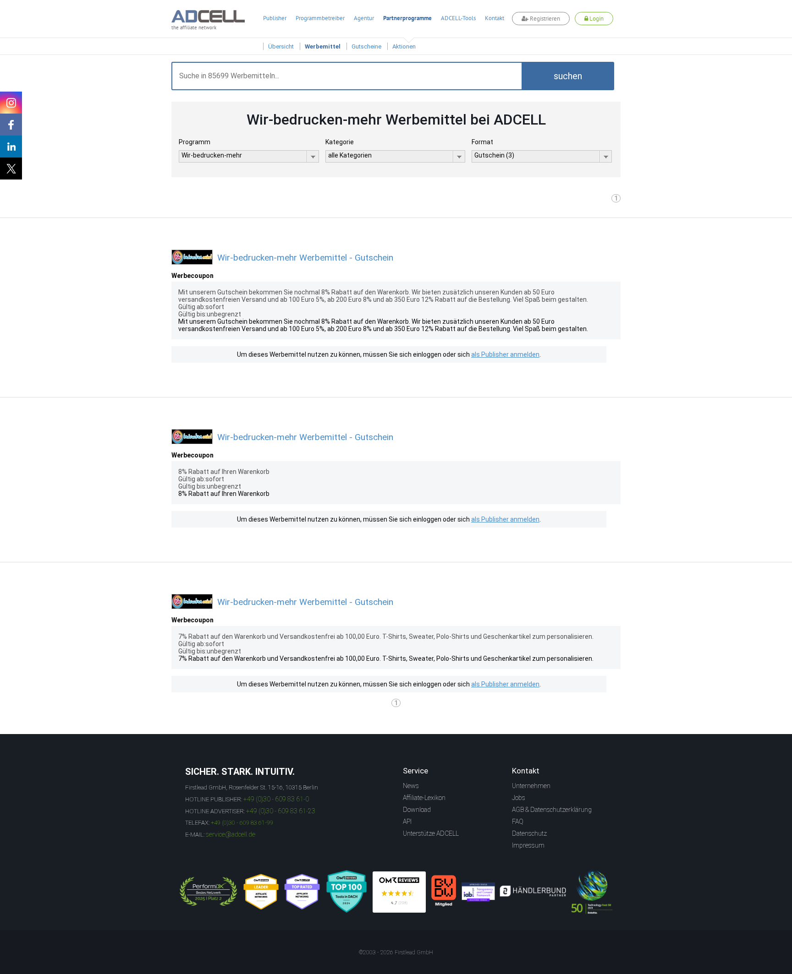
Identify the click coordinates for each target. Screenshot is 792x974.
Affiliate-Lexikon (424, 797)
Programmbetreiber (320, 18)
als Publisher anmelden (505, 354)
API (407, 821)
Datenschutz (529, 833)
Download (417, 809)
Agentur (364, 18)
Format (482, 142)
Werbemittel (323, 46)
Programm (194, 142)
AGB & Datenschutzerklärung (552, 809)
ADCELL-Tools (458, 18)
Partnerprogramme (407, 18)
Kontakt (494, 18)
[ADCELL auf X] (11, 169)
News (411, 785)
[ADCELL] (399, 892)
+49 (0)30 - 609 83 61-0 (276, 799)
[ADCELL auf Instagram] (11, 103)
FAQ (517, 821)
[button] (568, 76)
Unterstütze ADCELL (431, 833)
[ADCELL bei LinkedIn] (11, 147)
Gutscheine (366, 46)
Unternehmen (531, 785)
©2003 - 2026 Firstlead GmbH (396, 952)
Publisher (274, 18)
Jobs (518, 797)
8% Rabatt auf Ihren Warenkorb (224, 493)
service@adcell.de (230, 834)
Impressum (528, 845)
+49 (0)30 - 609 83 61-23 (280, 811)
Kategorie (339, 142)
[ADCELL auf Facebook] (11, 125)
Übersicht (281, 46)
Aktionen (404, 46)
